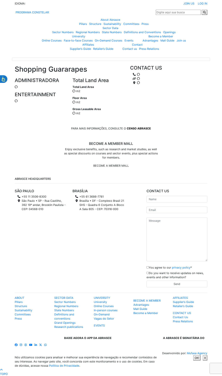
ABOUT (19, 298)
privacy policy (181, 267)
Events (129, 40)
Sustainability (112, 24)
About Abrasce (110, 19)
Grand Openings (64, 322)
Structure (95, 24)
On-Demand (102, 314)
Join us (181, 40)
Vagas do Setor (104, 318)
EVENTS (99, 325)
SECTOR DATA (63, 298)
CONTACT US (182, 313)
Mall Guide (167, 40)
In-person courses (105, 310)
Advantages (150, 40)
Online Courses (52, 40)
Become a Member (160, 36)
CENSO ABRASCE (139, 128)
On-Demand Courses (108, 40)
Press (145, 24)
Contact (137, 44)
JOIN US (188, 3)
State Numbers (112, 32)
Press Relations (149, 49)
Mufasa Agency (197, 353)
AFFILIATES (180, 298)
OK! (197, 358)
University (78, 36)
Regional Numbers (88, 32)
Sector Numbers (63, 32)
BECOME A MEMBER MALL (111, 165)
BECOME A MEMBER (147, 300)
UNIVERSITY (102, 298)
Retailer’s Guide (103, 49)
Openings (169, 32)
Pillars (83, 24)
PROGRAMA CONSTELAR (32, 12)
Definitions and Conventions (142, 32)
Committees (131, 24)
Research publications (68, 327)
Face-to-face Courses (78, 40)
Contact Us (180, 317)
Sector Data (110, 28)
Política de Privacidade (64, 365)
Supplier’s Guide (80, 49)
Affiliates (88, 44)
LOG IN (202, 3)
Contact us (129, 49)
